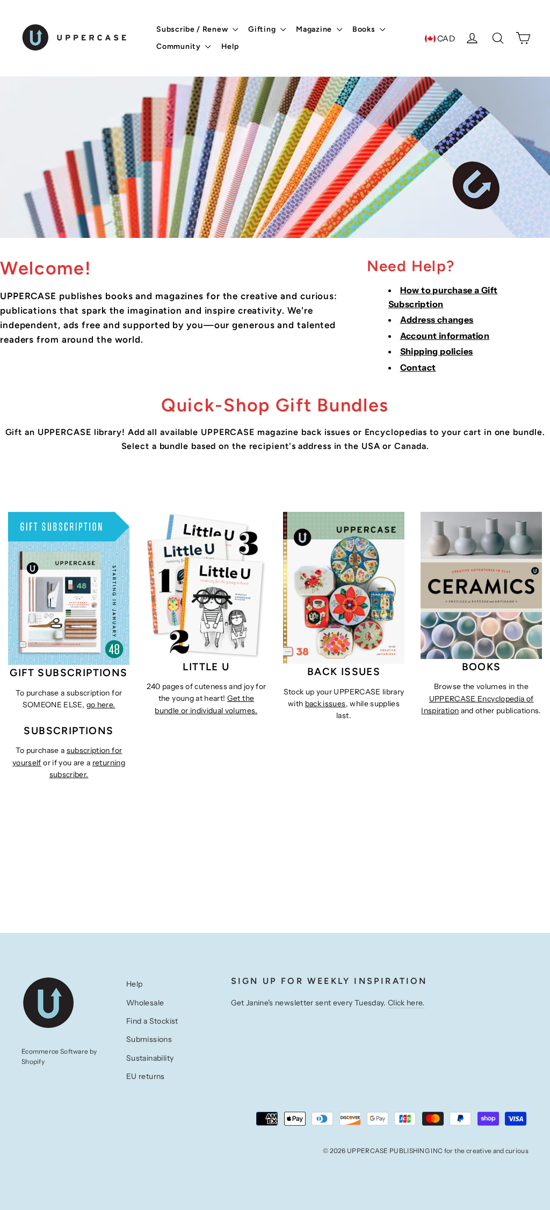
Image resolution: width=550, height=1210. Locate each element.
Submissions (149, 1039)
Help (230, 46)
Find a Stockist (152, 1021)
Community (179, 46)
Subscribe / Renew (193, 29)
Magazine (315, 29)
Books (364, 29)
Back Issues (343, 671)
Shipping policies (436, 351)
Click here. (406, 1003)
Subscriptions (82, 672)
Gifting (263, 29)
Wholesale (145, 1003)
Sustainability (150, 1058)
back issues (325, 703)
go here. (100, 704)
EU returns (145, 1076)
